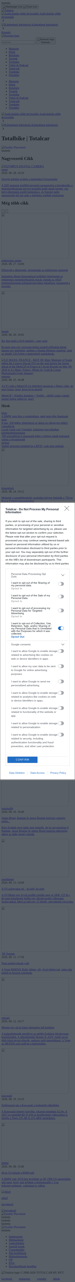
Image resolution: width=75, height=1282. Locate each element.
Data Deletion (17, 772)
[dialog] (37, 641)
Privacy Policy (58, 772)
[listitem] (37, 575)
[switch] (61, 584)
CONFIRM (22, 759)
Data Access (37, 772)
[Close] (67, 509)
